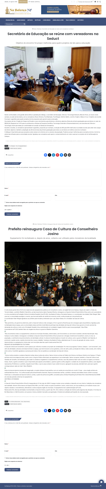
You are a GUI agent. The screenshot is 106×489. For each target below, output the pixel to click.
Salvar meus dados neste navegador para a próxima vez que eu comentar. (25, 202)
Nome (7, 188)
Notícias (38, 20)
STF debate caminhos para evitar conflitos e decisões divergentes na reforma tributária (51, 1)
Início (34, 29)
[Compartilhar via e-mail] (65, 155)
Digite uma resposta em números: (13, 205)
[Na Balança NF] (18, 10)
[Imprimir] (69, 155)
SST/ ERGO (80, 20)
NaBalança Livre (58, 20)
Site (56, 195)
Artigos (30, 20)
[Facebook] (45, 155)
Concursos (46, 20)
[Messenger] (61, 155)
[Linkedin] (53, 155)
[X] (49, 155)
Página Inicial (10, 20)
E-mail (7, 195)
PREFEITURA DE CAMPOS (15, 148)
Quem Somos (21, 20)
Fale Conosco (70, 20)
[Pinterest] (57, 155)
